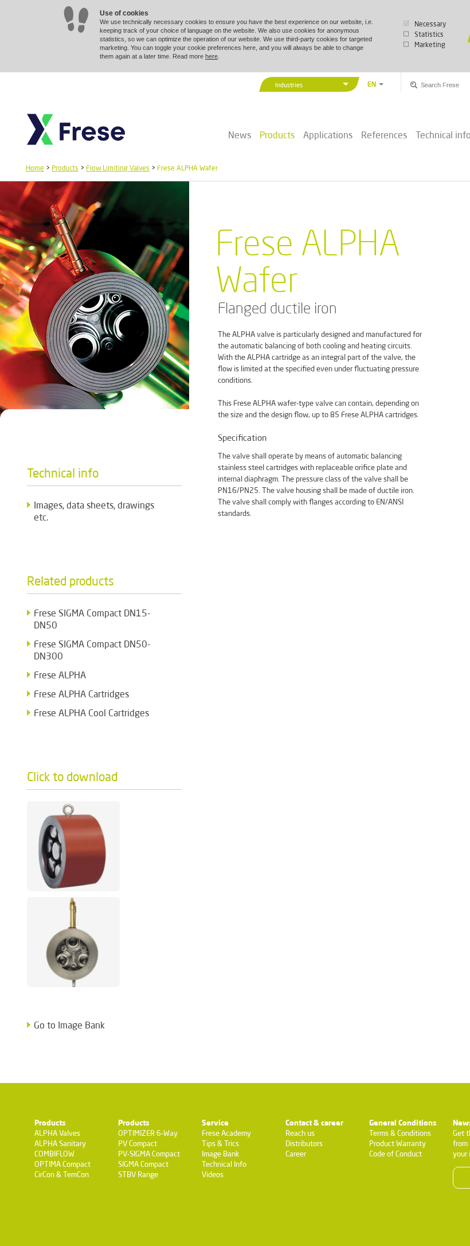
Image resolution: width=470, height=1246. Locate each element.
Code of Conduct (395, 1153)
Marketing (429, 44)
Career (295, 1153)
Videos (213, 1174)
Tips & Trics (220, 1143)
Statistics (429, 34)
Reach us (300, 1133)
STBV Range (138, 1174)
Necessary (430, 24)
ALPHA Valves (57, 1133)
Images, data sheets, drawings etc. (94, 510)
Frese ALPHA (60, 674)
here (211, 56)
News (239, 134)
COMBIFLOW (54, 1153)
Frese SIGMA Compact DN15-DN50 (92, 618)
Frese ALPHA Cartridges (81, 693)
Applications (327, 134)
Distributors (304, 1143)
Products (277, 135)
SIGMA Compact (143, 1164)
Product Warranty (397, 1143)
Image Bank (220, 1153)
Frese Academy (226, 1133)
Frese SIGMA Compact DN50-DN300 (92, 649)
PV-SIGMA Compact (149, 1153)
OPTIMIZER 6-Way (148, 1133)
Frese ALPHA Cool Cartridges (91, 712)
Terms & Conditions (400, 1133)
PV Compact (137, 1143)
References (384, 134)
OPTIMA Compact (62, 1164)
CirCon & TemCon (61, 1174)
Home (35, 168)
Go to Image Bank (69, 1024)
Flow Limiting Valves (118, 168)
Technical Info (224, 1164)
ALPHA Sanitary (60, 1143)
